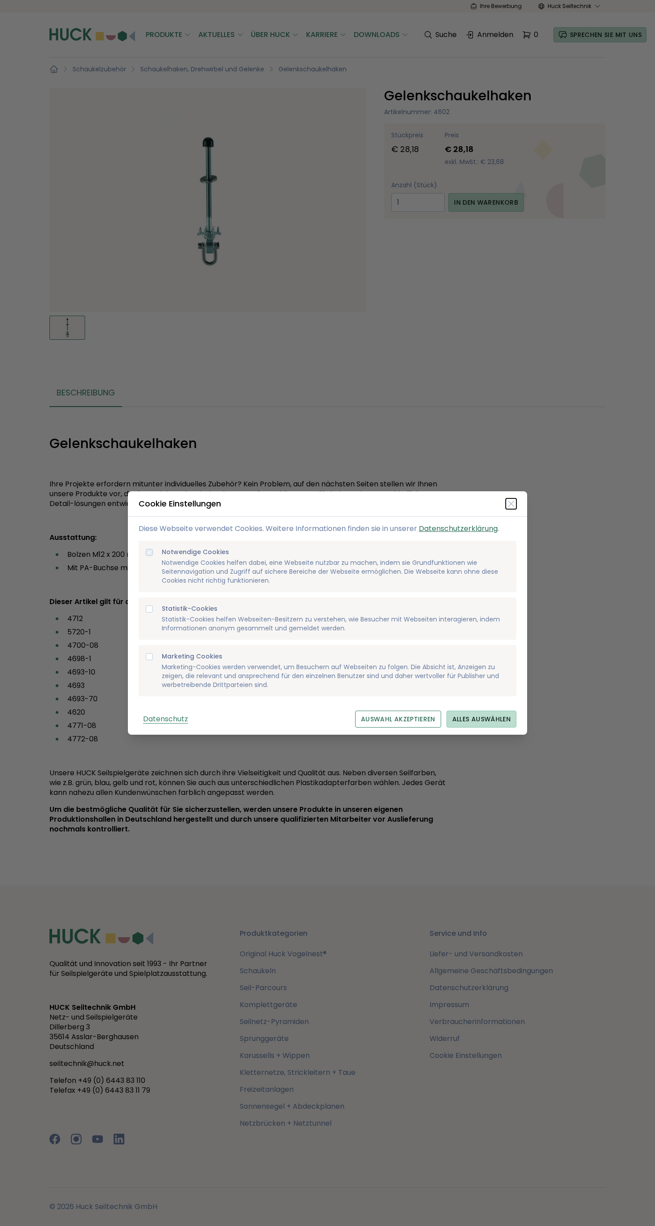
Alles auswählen (481, 719)
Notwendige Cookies (195, 552)
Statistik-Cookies (189, 609)
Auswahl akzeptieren (398, 719)
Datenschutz (165, 719)
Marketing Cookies (192, 656)
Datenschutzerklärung (458, 528)
